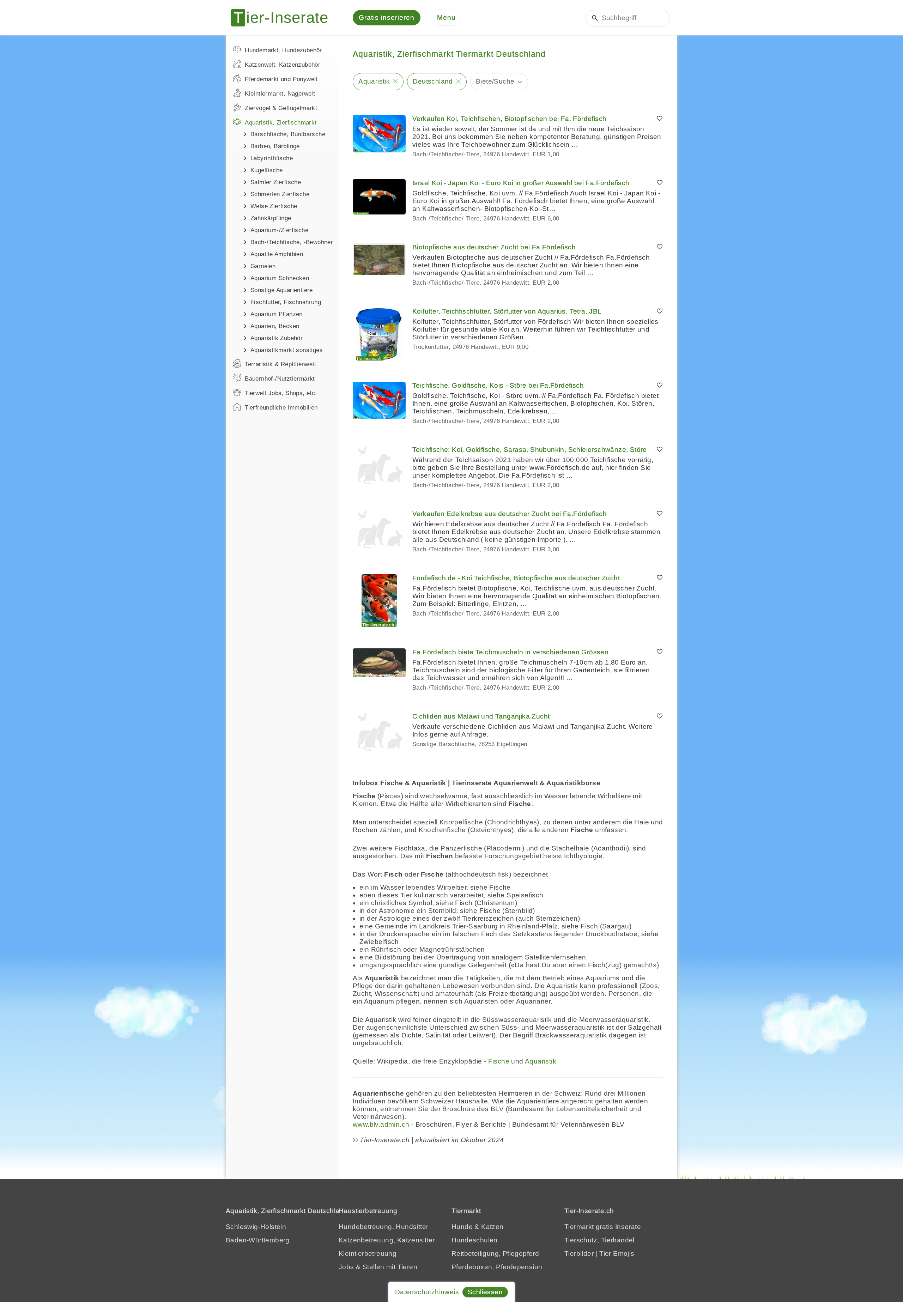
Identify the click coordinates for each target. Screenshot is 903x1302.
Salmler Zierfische (275, 182)
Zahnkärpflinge (270, 218)
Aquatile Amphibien (276, 254)
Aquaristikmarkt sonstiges (286, 350)
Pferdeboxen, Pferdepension (497, 1267)
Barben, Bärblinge (275, 146)
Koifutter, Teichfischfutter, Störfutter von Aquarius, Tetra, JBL (507, 311)
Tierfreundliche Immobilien (281, 407)
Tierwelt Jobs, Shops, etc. (281, 393)
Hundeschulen (475, 1240)
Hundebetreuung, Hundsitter (383, 1226)
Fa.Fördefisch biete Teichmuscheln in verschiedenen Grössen (510, 652)
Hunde (462, 1226)
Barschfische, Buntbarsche (287, 134)
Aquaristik (374, 81)
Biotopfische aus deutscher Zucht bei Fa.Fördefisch (494, 247)
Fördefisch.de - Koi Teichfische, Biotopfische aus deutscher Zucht (516, 578)
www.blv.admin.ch (381, 1124)
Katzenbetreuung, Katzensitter (387, 1240)
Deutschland (433, 81)
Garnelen (262, 266)
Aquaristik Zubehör (276, 338)
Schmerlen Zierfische (279, 194)
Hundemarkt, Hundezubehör (283, 50)
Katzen (492, 1226)
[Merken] (659, 119)
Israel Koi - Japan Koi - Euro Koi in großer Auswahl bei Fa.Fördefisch (521, 183)
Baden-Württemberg (258, 1240)
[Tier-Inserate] (284, 17)
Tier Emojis (616, 1253)
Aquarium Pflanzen (276, 314)
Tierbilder (579, 1253)
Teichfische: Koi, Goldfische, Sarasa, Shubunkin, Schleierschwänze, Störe (529, 449)
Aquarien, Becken (274, 326)
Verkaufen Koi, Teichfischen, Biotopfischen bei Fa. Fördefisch (509, 118)
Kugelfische (266, 170)
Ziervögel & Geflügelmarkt (281, 108)
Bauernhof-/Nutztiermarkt (280, 378)
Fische (498, 1061)
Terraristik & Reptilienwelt (280, 364)
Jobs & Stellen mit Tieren (378, 1267)
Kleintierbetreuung (367, 1253)
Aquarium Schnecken (279, 278)
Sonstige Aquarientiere (281, 290)
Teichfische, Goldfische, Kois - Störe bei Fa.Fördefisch (498, 385)
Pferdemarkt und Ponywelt (281, 79)
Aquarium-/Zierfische (279, 230)
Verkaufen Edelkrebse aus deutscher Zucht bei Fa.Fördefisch (509, 513)
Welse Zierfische (273, 206)
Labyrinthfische (271, 158)
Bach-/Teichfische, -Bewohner (291, 242)
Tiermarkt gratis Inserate (602, 1226)
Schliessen (485, 1292)
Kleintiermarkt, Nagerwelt (280, 93)
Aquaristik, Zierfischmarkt (280, 122)
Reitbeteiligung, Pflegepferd (495, 1253)
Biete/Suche (495, 81)
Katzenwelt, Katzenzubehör (282, 64)
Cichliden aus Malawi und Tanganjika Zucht (481, 716)
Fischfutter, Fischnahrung (285, 302)
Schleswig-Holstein (256, 1226)
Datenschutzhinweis (427, 1292)
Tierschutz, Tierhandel (599, 1240)
